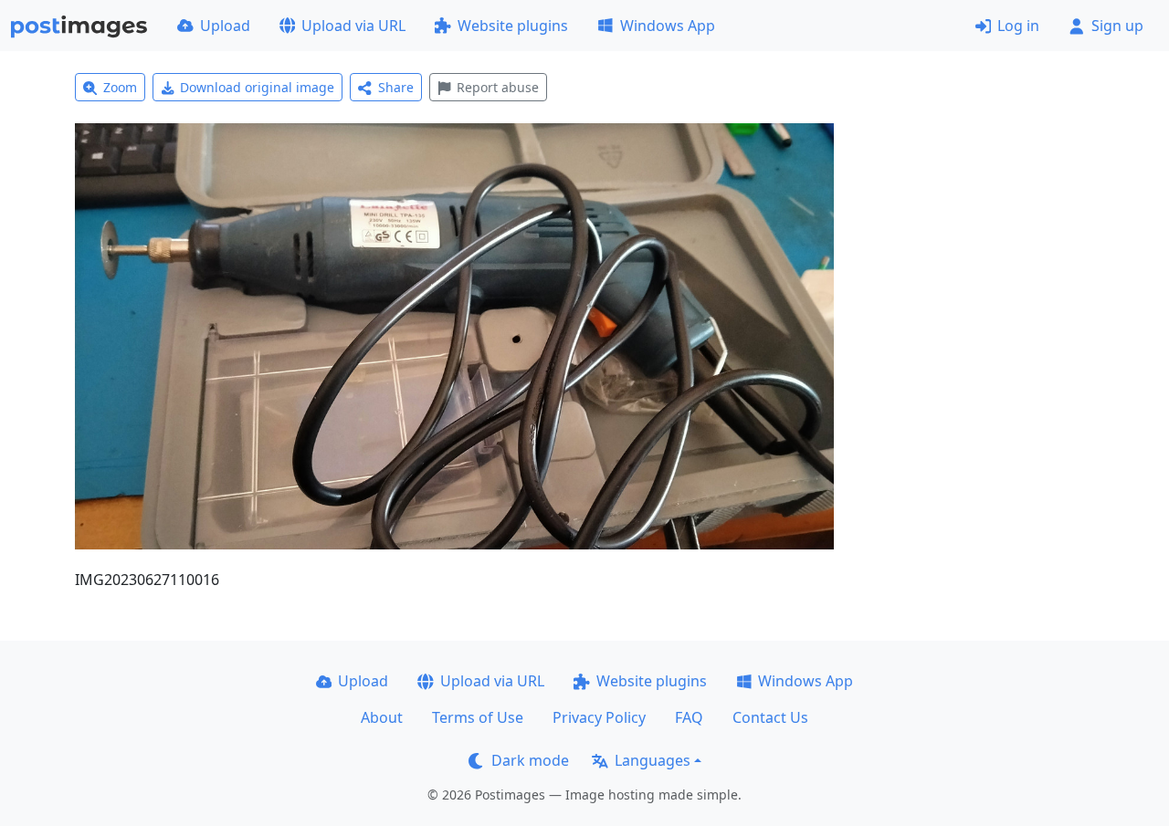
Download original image (257, 87)
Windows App (667, 26)
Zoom (120, 87)
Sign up (1117, 26)
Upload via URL (353, 26)
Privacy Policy (599, 717)
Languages (652, 760)
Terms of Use (477, 717)
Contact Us (770, 717)
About (382, 717)
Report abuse (498, 87)
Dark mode (530, 760)
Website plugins (513, 26)
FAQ (689, 717)
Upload (225, 26)
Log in (1018, 26)
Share (396, 87)
